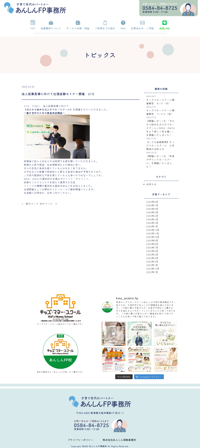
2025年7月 (152, 247)
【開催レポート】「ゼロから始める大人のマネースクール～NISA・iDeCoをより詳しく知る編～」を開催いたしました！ (160, 128)
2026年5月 (152, 212)
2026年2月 (152, 223)
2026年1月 (152, 226)
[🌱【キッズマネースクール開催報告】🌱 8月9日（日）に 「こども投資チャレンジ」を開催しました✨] (113, 359)
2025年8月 (152, 244)
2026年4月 (152, 216)
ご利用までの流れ (105, 23)
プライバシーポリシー (81, 440)
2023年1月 (152, 272)
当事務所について (51, 23)
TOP (32, 23)
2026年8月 (152, 201)
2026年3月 (152, 219)
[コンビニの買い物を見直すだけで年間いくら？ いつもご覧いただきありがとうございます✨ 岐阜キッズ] (165, 334)
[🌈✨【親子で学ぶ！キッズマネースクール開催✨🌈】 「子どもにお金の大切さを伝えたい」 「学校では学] (139, 359)
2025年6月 (152, 251)
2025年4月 (152, 258)
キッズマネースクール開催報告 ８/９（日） (160, 101)
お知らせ (151, 184)
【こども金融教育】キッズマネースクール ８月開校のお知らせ (160, 145)
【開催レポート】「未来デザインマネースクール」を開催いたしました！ (160, 161)
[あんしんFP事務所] (35, 8)
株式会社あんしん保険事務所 (119, 440)
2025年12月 (153, 230)
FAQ (123, 23)
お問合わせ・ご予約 (142, 23)
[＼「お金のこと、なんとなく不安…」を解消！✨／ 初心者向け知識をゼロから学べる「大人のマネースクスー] (113, 334)
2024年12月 (153, 268)
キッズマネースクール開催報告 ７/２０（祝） (160, 112)
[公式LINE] (164, 23)
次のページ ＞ (49, 203)
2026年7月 (152, 205)
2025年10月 (153, 237)
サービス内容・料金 (78, 23)
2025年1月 (152, 265)
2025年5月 (152, 254)
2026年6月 (152, 209)
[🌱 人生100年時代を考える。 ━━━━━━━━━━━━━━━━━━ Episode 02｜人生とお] (139, 334)
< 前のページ (30, 203)
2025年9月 (152, 240)
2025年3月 (152, 261)
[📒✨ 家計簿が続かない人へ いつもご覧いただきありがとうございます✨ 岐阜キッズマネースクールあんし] (165, 359)
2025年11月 (152, 233)
